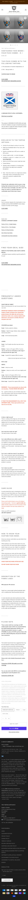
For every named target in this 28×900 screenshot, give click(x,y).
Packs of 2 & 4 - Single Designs (8, 224)
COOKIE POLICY (5, 838)
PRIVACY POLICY (5, 836)
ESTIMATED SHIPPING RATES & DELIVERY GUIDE (13, 848)
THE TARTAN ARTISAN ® (8, 48)
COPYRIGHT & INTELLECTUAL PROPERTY (11, 855)
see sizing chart (7, 159)
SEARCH (3, 862)
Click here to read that (6, 116)
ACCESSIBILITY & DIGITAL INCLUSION (10, 860)
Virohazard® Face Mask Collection (9, 235)
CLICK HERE (4, 208)
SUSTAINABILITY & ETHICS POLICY (10, 857)
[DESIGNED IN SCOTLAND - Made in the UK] (9, 100)
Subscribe (7, 880)
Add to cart (14, 724)
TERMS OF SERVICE (6, 841)
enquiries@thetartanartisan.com (13, 819)
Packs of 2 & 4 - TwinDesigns (8, 227)
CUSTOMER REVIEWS (6, 833)
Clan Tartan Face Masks (6, 233)
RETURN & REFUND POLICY (8, 843)
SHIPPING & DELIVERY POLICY (9, 846)
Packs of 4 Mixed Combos (7, 230)
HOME (3, 831)
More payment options (14, 732)
